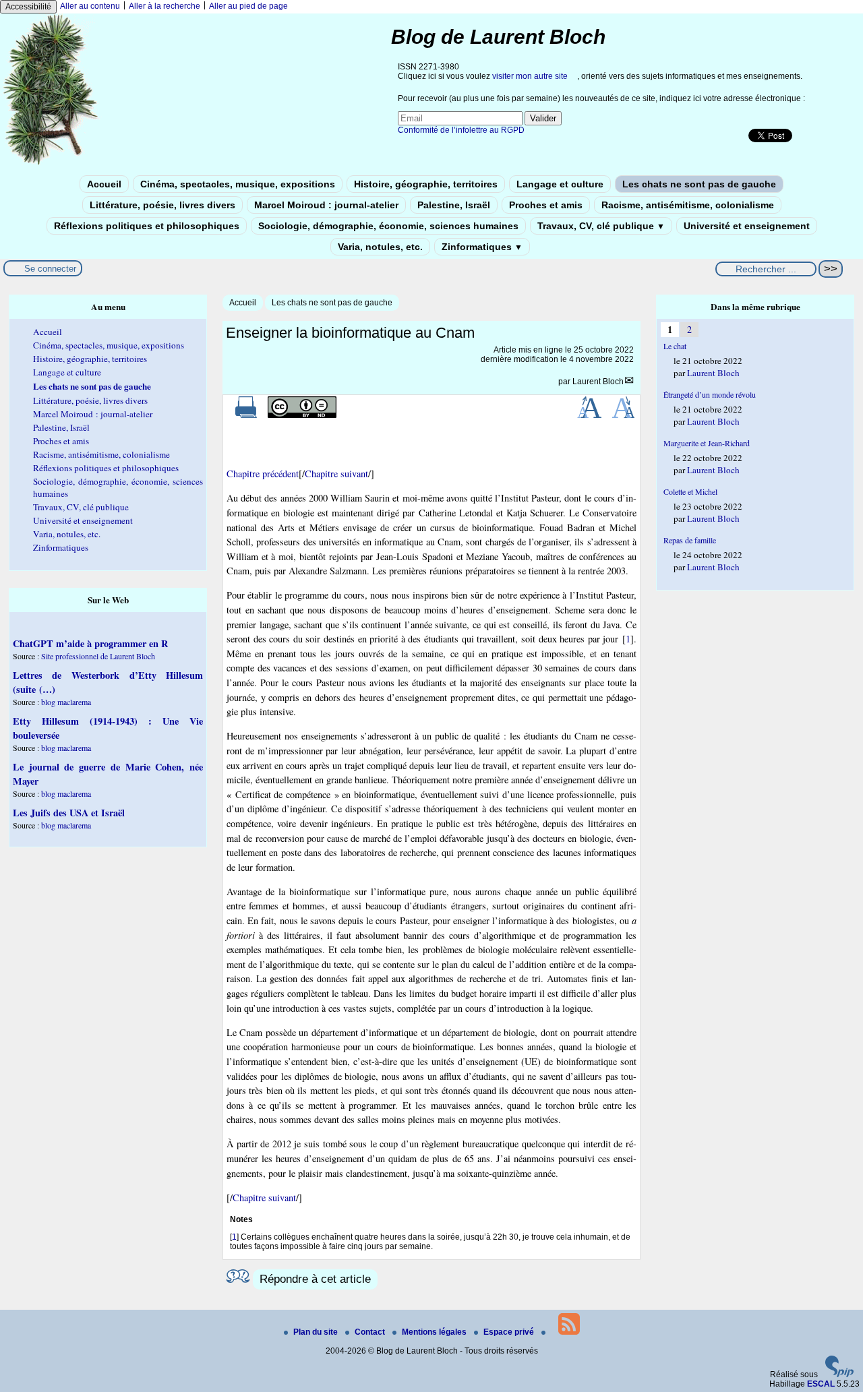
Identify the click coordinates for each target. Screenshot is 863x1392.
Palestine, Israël (453, 205)
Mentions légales (435, 1332)
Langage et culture (559, 184)
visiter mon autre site (530, 76)
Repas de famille (689, 540)
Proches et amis (546, 205)
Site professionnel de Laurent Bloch (98, 655)
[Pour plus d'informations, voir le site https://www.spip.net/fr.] (839, 1374)
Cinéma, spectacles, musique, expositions (237, 184)
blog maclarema (66, 701)
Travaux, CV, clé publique (601, 225)
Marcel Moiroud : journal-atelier (326, 205)
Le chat (674, 345)
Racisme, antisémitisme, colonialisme (687, 205)
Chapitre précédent (263, 473)
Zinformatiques (482, 246)
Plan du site (316, 1332)
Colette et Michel (690, 491)
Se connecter (50, 269)
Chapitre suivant (336, 473)
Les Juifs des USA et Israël (69, 813)
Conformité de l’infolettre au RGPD (461, 130)
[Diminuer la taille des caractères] (623, 415)
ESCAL (821, 1384)
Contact (371, 1332)
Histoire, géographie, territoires (426, 184)
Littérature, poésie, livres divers (162, 205)
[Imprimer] (246, 415)
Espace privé (509, 1332)
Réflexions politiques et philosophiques (146, 225)
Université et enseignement (747, 225)
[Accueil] (51, 164)
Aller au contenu (90, 6)
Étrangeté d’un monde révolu (709, 394)
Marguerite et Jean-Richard (706, 442)
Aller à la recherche (164, 6)
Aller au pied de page (248, 6)
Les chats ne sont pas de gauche (699, 184)
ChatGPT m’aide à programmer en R (90, 643)
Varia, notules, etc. (380, 246)
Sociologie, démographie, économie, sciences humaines (388, 225)
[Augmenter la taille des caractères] (589, 415)
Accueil (104, 184)
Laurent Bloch (598, 381)
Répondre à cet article (315, 1279)
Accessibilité (28, 6)
